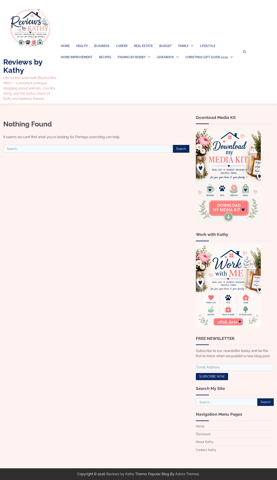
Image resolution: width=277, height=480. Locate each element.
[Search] (244, 52)
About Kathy (204, 442)
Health (82, 46)
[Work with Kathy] (228, 327)
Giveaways (165, 57)
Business (102, 46)
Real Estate (143, 46)
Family (183, 46)
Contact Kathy (206, 450)
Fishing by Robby (132, 57)
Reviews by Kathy (22, 66)
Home (65, 46)
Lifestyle (207, 46)
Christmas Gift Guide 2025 (206, 57)
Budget (165, 46)
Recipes (105, 57)
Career (121, 46)
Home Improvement (76, 57)
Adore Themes (187, 474)
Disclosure (203, 434)
